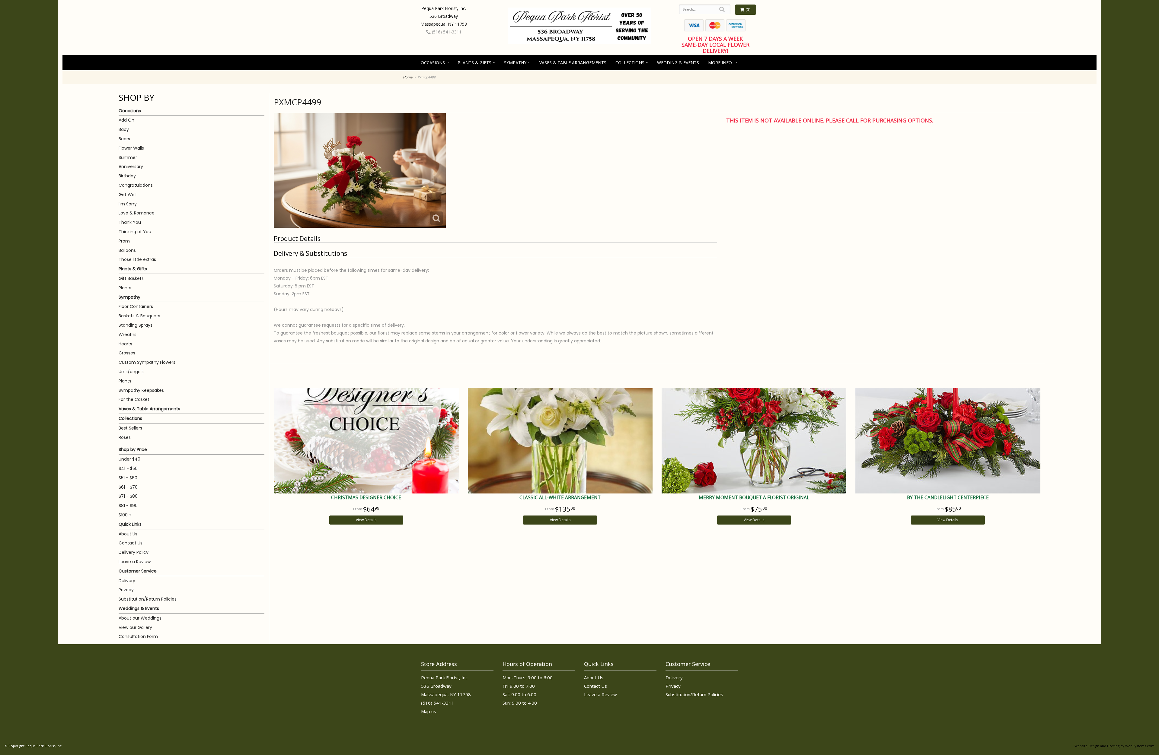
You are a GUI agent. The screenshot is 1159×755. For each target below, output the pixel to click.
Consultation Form (138, 636)
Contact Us (130, 543)
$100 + (125, 515)
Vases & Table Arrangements (572, 62)
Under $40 (129, 459)
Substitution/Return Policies (148, 599)
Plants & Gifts (474, 62)
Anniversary (131, 166)
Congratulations (136, 185)
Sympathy (515, 62)
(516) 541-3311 (446, 32)
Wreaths (127, 335)
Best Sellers (130, 428)
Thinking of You (135, 232)
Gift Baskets (131, 278)
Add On (126, 120)
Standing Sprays (135, 325)
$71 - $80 (128, 496)
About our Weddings (140, 618)
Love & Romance (137, 213)
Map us (428, 711)
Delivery (127, 581)
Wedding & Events (678, 62)
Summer (128, 157)
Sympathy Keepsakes (141, 390)
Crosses (127, 353)
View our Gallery (135, 627)
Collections (629, 62)
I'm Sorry (128, 204)
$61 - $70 (128, 487)
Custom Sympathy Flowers (147, 362)
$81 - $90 (128, 506)
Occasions (433, 62)
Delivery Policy (133, 552)
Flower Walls (131, 148)
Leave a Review (135, 562)
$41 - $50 (128, 468)
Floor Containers (136, 306)
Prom (124, 241)
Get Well (127, 195)
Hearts (125, 344)
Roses (125, 437)
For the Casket (134, 399)
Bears (124, 139)
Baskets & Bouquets (139, 316)
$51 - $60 (128, 478)
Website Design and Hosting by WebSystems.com (1114, 746)
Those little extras (137, 259)
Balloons (127, 250)
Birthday (127, 176)
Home (407, 77)
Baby (124, 129)
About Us (128, 534)
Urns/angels (131, 372)
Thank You (130, 222)
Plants (125, 288)
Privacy (126, 590)
